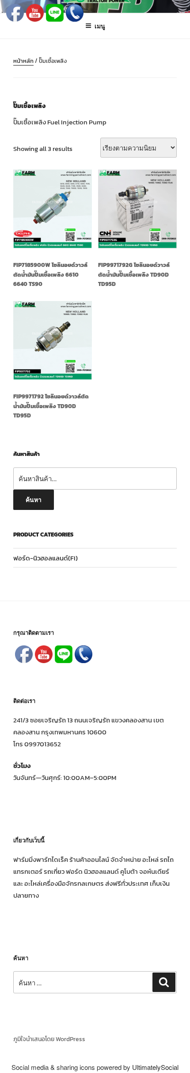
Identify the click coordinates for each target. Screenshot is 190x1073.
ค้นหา (34, 499)
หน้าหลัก (23, 61)
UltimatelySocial (155, 1067)
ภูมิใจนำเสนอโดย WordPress (49, 1039)
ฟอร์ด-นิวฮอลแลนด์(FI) (45, 558)
